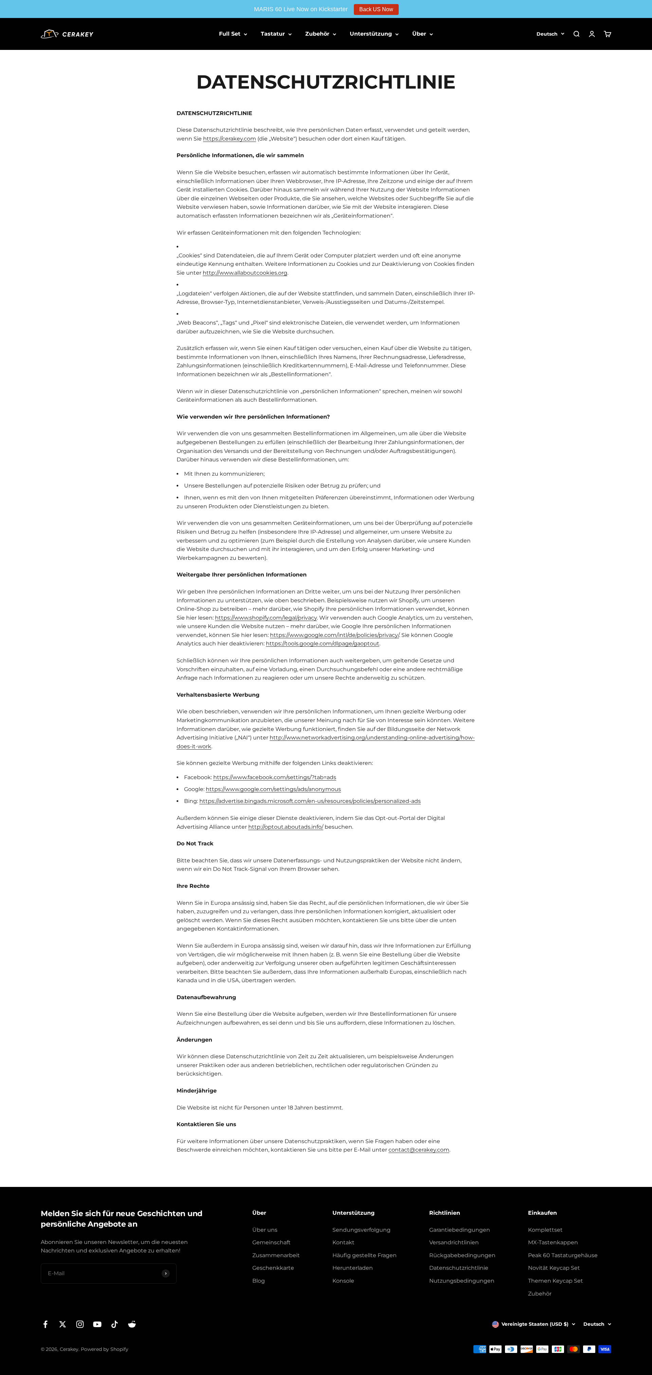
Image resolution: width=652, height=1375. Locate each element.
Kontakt (343, 1242)
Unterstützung (371, 34)
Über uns (264, 1230)
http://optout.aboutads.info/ (285, 827)
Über (419, 34)
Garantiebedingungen (459, 1230)
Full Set (229, 34)
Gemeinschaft (271, 1242)
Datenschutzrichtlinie (458, 1268)
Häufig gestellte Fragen (364, 1255)
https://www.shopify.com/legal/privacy (266, 618)
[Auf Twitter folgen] (62, 1324)
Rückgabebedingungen (462, 1255)
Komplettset (545, 1230)
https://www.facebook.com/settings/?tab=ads (274, 777)
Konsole (343, 1281)
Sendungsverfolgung (361, 1230)
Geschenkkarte (273, 1268)
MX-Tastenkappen (553, 1242)
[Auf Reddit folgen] (132, 1324)
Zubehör (317, 34)
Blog (258, 1281)
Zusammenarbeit (276, 1255)
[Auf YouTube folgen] (97, 1324)
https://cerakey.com (229, 138)
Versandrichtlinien (454, 1242)
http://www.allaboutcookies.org (245, 273)
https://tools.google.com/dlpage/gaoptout (322, 643)
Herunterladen (352, 1268)
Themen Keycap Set (555, 1281)
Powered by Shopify (104, 1349)
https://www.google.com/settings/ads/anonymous (273, 789)
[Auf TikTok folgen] (114, 1324)
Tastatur (273, 34)
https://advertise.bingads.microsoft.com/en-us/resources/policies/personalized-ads (310, 801)
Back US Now (376, 9)
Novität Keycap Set (554, 1268)
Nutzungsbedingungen (461, 1281)
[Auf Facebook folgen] (45, 1324)
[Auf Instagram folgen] (80, 1324)
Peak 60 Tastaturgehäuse (563, 1255)
